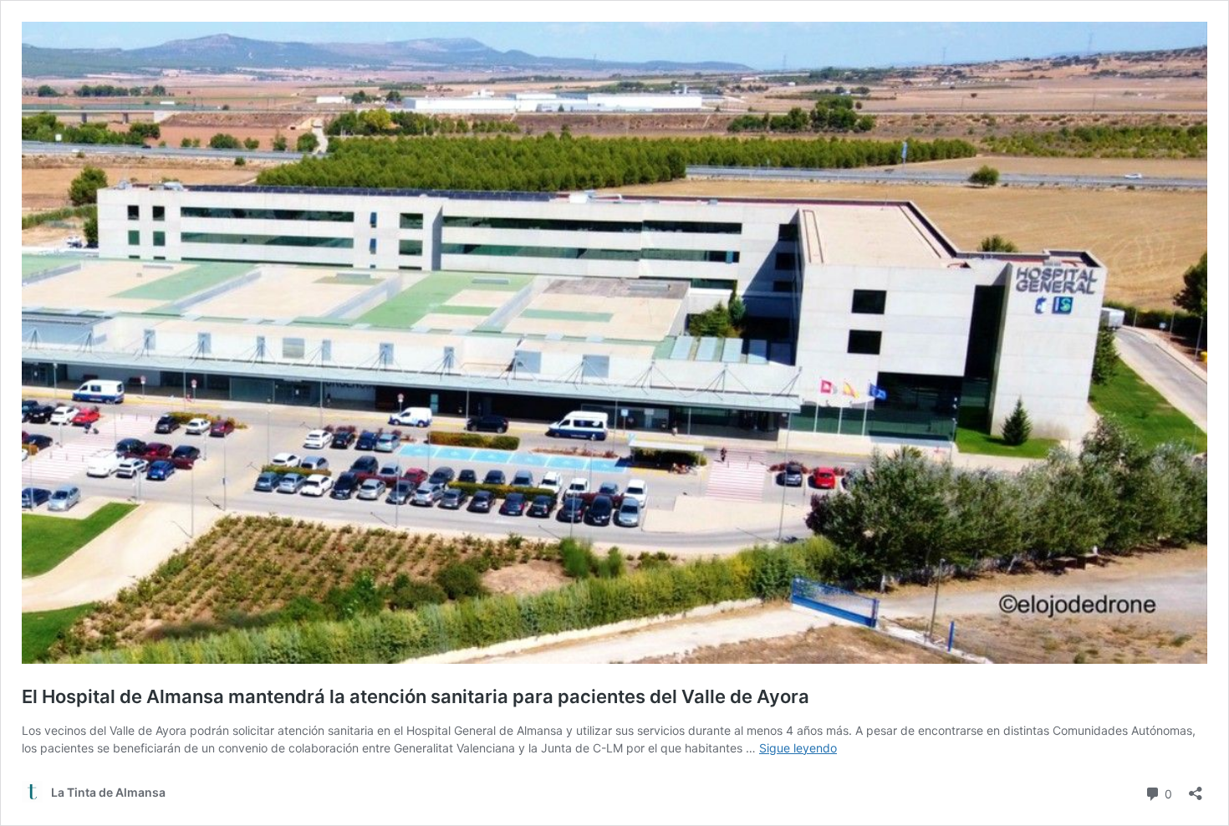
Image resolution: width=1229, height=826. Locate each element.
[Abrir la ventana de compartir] (1195, 788)
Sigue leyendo (798, 748)
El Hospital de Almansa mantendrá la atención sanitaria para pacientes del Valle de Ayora (415, 696)
